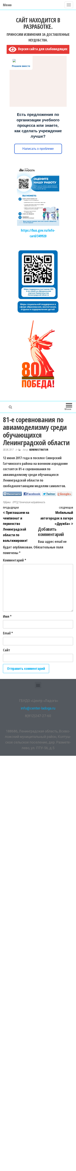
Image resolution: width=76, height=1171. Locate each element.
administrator (38, 449)
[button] (38, 685)
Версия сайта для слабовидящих (41, 48)
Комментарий (14, 560)
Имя (7, 616)
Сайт (6, 650)
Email (8, 633)
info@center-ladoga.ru (38, 708)
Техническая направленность (32, 502)
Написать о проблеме (38, 148)
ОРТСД (15, 502)
